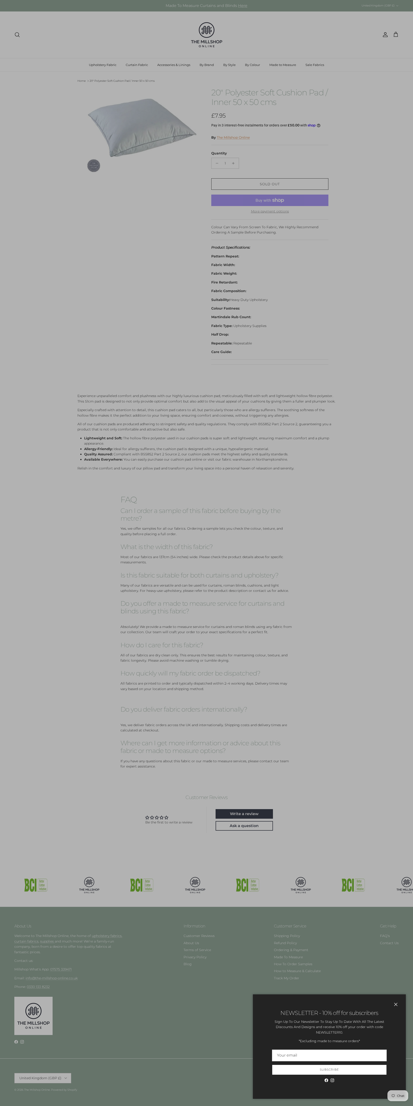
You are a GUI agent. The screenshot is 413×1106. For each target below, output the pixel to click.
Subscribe (329, 1069)
